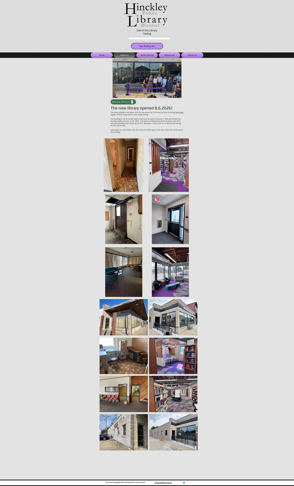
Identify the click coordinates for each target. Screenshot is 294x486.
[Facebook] (184, 482)
